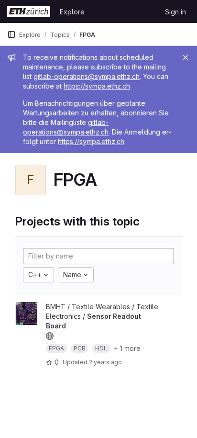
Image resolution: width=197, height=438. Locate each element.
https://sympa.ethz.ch (97, 86)
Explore (72, 12)
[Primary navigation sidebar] (11, 34)
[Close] (185, 57)
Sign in (175, 12)
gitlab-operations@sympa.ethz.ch (86, 76)
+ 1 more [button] (127, 348)
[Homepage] (28, 11)
